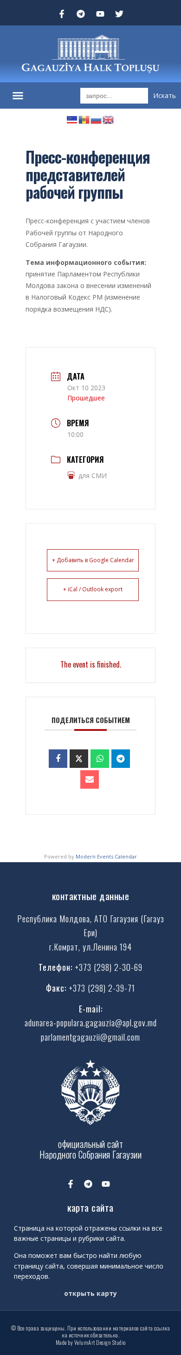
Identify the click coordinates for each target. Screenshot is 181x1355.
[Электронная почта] (89, 779)
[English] (109, 118)
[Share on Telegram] (120, 758)
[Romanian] (84, 118)
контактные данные (90, 896)
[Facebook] (58, 758)
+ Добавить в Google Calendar (93, 560)
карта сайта (90, 1207)
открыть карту (90, 1293)
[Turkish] (72, 118)
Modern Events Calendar (106, 856)
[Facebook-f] (61, 14)
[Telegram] (80, 14)
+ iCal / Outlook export (93, 589)
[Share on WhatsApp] (99, 758)
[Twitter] (119, 14)
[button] (18, 95)
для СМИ (92, 475)
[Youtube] (100, 14)
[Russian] (96, 118)
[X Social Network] (79, 758)
